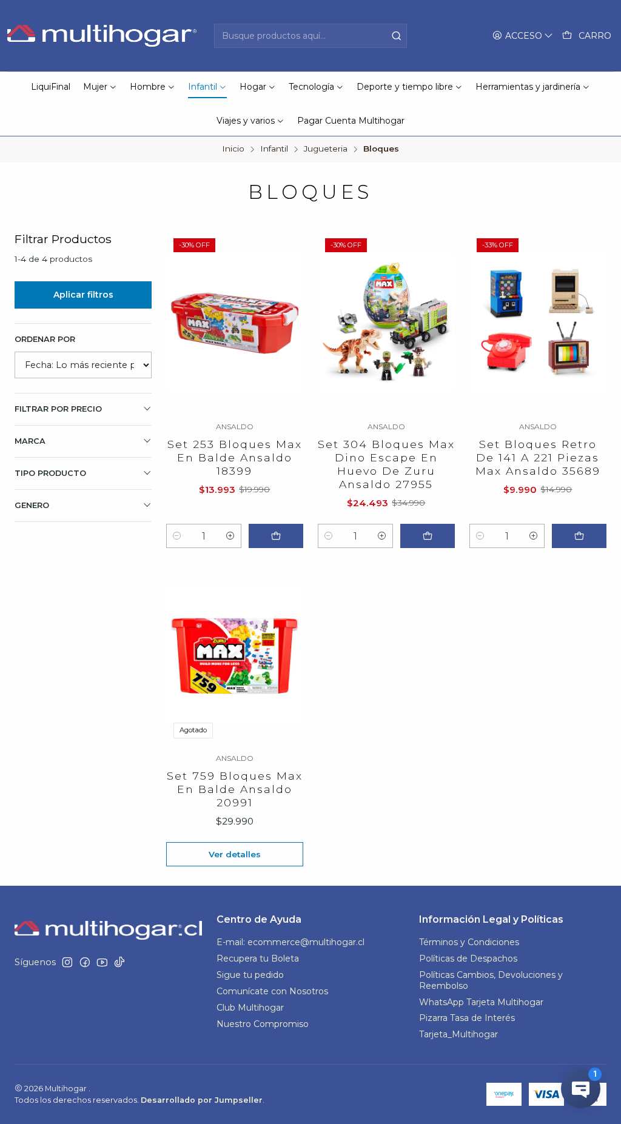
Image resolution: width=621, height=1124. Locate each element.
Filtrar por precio (58, 408)
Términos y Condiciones (469, 942)
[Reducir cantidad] (177, 535)
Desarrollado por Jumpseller (202, 1100)
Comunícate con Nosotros (272, 991)
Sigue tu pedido (250, 974)
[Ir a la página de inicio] (103, 36)
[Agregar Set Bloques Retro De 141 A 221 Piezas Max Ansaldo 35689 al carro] (579, 536)
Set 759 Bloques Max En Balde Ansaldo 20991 (235, 789)
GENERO (32, 505)
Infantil (274, 149)
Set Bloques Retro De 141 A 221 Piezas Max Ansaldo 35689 (537, 457)
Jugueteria (325, 149)
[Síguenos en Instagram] (67, 962)
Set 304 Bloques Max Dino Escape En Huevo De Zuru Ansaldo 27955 (386, 464)
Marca (30, 441)
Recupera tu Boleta (258, 958)
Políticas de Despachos (468, 958)
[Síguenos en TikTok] (119, 962)
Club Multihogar (250, 1007)
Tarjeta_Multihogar (458, 1034)
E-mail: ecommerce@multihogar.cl (290, 942)
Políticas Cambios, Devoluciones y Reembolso (491, 980)
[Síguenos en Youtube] (102, 962)
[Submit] (396, 36)
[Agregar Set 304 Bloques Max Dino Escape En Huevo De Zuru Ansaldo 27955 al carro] (427, 536)
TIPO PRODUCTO (50, 473)
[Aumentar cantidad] (230, 535)
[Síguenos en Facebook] (85, 962)
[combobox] (310, 36)
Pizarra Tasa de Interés (467, 1017)
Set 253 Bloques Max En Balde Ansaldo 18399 (234, 457)
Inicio (233, 149)
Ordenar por (45, 339)
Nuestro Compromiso (263, 1024)
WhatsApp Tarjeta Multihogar (481, 1002)
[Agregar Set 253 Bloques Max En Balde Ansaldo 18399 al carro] (276, 536)
